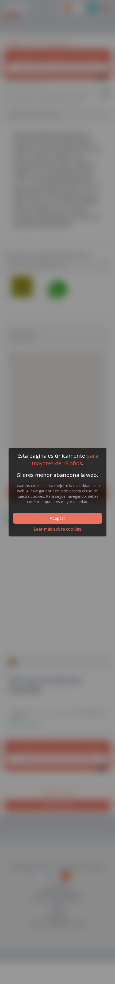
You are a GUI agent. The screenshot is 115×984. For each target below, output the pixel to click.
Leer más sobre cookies (57, 529)
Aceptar (57, 518)
